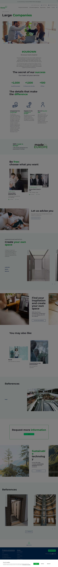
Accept (36, 563)
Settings (42, 563)
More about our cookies (26, 564)
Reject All (48, 563)
